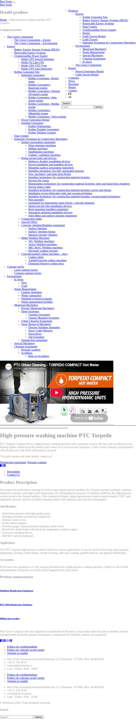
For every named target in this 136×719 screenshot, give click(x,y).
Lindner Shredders (31, 292)
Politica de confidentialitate (22, 646)
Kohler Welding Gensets (42, 132)
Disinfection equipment (34, 340)
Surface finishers (37, 228)
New (24, 282)
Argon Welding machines (42, 244)
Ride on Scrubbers (38, 356)
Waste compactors (31, 295)
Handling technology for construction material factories (59, 177)
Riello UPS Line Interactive (36, 68)
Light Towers (90, 39)
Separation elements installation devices (50, 212)
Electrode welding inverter (43, 250)
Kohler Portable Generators (43, 129)
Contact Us (13, 474)
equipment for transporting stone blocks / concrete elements (61, 202)
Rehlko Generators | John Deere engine (42, 99)
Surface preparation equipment (38, 142)
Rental (86, 33)
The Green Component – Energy (32, 40)
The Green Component (88, 65)
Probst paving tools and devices (38, 158)
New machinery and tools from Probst (49, 174)
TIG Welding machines (41, 241)
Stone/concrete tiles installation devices (50, 206)
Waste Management (93, 52)
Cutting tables (36, 257)
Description (13, 471)
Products (73, 10)
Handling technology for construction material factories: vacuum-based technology (74, 196)
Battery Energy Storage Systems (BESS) (105, 20)
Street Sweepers (30, 311)
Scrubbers (26, 352)
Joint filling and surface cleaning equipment (52, 215)
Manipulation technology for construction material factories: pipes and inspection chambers (79, 183)
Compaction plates (31, 218)
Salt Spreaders (36, 336)
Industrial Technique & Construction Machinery (109, 42)
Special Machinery (93, 55)
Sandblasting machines (41, 151)
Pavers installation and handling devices (50, 164)
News (71, 80)
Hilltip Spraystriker (10, 618)
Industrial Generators (33, 75)
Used (24, 285)
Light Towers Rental (94, 36)
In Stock (87, 61)
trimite (98, 107)
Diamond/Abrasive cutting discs (46, 263)
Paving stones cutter (39, 186)
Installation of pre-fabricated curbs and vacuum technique (60, 193)
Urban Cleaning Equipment (36, 321)
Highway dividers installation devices (49, 161)
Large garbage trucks (26, 269)
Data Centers (90, 26)
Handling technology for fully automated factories (56, 170)
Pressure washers (30, 349)
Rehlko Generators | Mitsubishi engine (39, 112)
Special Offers (29, 222)
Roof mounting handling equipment (48, 209)
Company (73, 77)
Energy (79, 13)
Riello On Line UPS (32, 62)
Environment (82, 45)
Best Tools (6, 1)
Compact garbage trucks (27, 273)
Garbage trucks (15, 266)
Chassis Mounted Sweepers (43, 317)
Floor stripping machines (42, 145)
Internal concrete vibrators (42, 234)
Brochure (73, 84)
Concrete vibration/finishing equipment (43, 225)
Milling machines (38, 148)
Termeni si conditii (17, 653)
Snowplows (35, 333)
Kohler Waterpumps (39, 126)
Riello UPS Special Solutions (37, 59)
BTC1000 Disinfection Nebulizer (16, 604)
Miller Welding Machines (35, 237)
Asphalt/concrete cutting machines (47, 260)
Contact (72, 90)
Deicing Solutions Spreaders (44, 327)
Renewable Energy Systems (98, 23)
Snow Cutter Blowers (40, 330)
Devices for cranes (38, 180)
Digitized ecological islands (36, 298)
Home (3, 19)
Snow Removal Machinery (36, 324)
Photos (72, 87)
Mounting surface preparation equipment (51, 167)
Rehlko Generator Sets (26, 71)
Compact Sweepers (39, 314)
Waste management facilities (37, 301)
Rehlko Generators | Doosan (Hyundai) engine (44, 93)
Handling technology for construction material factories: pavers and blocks (69, 190)
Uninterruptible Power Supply (99, 29)
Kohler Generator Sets (95, 17)
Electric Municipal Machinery (38, 308)
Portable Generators (32, 123)
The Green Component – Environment (35, 43)
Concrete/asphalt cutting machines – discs (44, 253)
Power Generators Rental (89, 71)
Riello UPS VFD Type (34, 65)
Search (66, 103)
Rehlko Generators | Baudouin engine (39, 86)
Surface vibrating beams (41, 231)
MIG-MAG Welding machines (45, 247)
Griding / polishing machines (44, 154)
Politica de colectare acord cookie (25, 649)
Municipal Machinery (95, 49)
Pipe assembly (36, 199)
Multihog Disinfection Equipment (16, 590)
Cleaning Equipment (94, 58)
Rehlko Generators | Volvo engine (47, 116)
